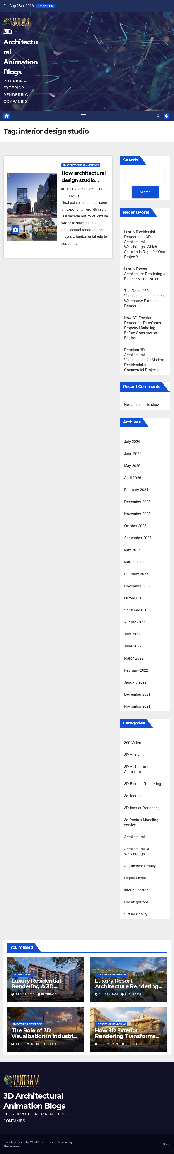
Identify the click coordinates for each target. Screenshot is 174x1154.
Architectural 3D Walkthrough (137, 851)
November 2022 (137, 586)
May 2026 (132, 466)
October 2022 (135, 598)
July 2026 (132, 442)
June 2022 (133, 646)
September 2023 (138, 538)
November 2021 (137, 706)
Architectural (134, 837)
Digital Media (135, 878)
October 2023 (135, 526)
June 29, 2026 (109, 1044)
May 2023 (132, 550)
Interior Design (136, 890)
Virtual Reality (135, 914)
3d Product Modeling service (141, 822)
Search (130, 160)
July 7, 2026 (24, 1044)
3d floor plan (134, 796)
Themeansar (11, 1146)
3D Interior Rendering (142, 808)
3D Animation (135, 755)
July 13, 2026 (109, 994)
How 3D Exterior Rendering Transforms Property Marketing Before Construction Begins (142, 328)
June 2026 (133, 454)
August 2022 (134, 622)
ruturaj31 (49, 994)
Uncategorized (136, 902)
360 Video (132, 743)
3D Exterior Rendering (142, 784)
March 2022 (134, 658)
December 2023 (137, 502)
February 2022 (136, 670)
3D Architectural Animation (81, 165)
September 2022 (138, 610)
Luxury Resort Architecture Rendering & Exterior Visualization (145, 274)
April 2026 (132, 478)
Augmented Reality (140, 866)
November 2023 (137, 514)
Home (167, 1144)
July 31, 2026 (25, 994)
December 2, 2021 (81, 189)
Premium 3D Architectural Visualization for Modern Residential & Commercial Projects (144, 360)
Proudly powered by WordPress (24, 1142)
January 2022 (135, 682)
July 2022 (132, 634)
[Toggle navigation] (83, 116)
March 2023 (134, 562)
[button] (158, 116)
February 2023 (136, 574)
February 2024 (136, 490)
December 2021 (137, 694)
